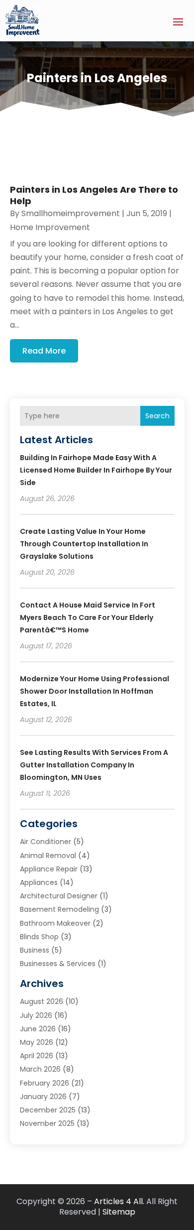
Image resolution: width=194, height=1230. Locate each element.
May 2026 (36, 1042)
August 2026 (41, 1001)
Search (157, 416)
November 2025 (47, 1123)
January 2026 (43, 1097)
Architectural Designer (58, 896)
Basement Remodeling (59, 909)
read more (44, 351)
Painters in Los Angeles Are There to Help (94, 195)
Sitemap (118, 1212)
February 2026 (44, 1083)
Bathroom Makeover (55, 923)
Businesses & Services (58, 964)
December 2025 (48, 1110)
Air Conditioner (45, 842)
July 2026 (36, 1015)
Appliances (39, 882)
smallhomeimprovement (70, 213)
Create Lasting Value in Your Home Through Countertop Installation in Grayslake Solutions (84, 543)
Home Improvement (50, 227)
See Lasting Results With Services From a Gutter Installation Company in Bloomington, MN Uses (94, 764)
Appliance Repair (49, 869)
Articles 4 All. (119, 1201)
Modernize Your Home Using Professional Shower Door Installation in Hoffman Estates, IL (94, 691)
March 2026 (40, 1069)
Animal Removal (48, 856)
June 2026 (38, 1029)
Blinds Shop (39, 937)
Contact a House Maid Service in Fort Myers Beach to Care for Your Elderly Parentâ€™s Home (87, 617)
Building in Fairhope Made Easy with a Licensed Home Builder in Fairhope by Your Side (96, 470)
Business (34, 950)
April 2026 (36, 1056)
